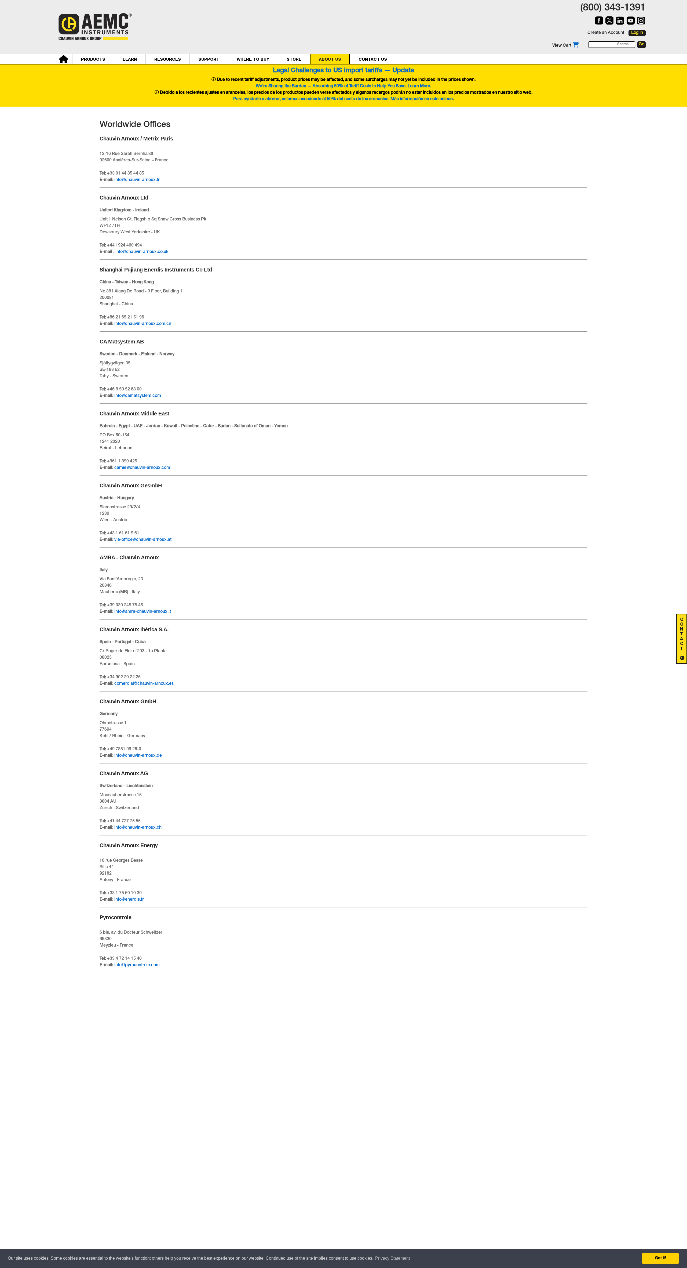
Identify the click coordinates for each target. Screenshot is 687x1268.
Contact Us (373, 59)
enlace (446, 99)
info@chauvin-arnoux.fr (137, 180)
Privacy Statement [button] (392, 1258)
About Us (330, 59)
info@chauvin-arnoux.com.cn (142, 324)
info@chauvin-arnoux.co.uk (142, 252)
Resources (167, 59)
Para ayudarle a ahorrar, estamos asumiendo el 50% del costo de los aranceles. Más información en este (336, 99)
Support (208, 59)
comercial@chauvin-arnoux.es (144, 684)
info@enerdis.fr (129, 900)
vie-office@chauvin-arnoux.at (142, 540)
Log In (637, 33)
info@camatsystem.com (137, 396)
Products (93, 59)
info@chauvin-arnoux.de (138, 756)
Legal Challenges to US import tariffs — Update (343, 71)
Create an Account (605, 33)
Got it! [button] (660, 1258)
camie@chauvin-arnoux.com (142, 468)
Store (294, 59)
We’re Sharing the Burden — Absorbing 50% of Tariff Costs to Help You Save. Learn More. (343, 86)
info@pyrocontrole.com (137, 965)
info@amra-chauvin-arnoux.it (142, 612)
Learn (130, 59)
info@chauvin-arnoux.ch (138, 828)
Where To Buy (253, 59)
